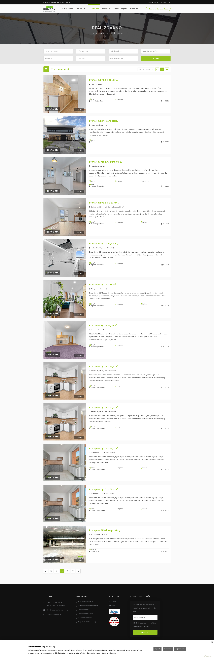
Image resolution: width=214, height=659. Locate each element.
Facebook (113, 602)
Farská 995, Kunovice (98, 166)
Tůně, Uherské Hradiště (99, 289)
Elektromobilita (83, 610)
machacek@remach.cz (66, 2)
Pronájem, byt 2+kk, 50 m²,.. (104, 243)
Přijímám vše (180, 649)
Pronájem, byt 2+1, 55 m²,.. (103, 284)
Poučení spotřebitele (85, 602)
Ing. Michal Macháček (98, 186)
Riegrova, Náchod (97, 84)
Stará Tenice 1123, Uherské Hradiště (103, 453)
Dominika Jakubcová (97, 101)
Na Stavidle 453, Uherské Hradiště (102, 248)
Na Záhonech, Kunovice (99, 125)
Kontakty (134, 9)
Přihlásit (145, 632)
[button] (58, 51)
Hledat (156, 58)
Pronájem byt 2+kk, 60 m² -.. (104, 202)
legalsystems (154, 2)
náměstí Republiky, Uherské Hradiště (103, 371)
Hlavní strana (67, 9)
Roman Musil (95, 142)
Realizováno (94, 9)
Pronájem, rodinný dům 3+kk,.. (105, 161)
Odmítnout (167, 649)
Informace (106, 9)
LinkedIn (113, 606)
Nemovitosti (80, 9)
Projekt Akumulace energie (87, 622)
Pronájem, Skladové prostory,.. (105, 530)
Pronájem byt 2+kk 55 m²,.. (103, 79)
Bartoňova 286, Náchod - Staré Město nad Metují (107, 207)
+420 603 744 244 (50, 2)
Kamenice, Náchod (97, 330)
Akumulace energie (84, 618)
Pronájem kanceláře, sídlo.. (103, 120)
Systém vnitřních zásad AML (87, 606)
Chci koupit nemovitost (158, 9)
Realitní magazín (120, 9)
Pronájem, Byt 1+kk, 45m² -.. (104, 325)
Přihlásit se (166, 2)
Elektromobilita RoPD (85, 614)
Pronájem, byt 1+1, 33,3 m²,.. (104, 366)
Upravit (157, 649)
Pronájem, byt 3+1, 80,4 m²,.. (104, 448)
